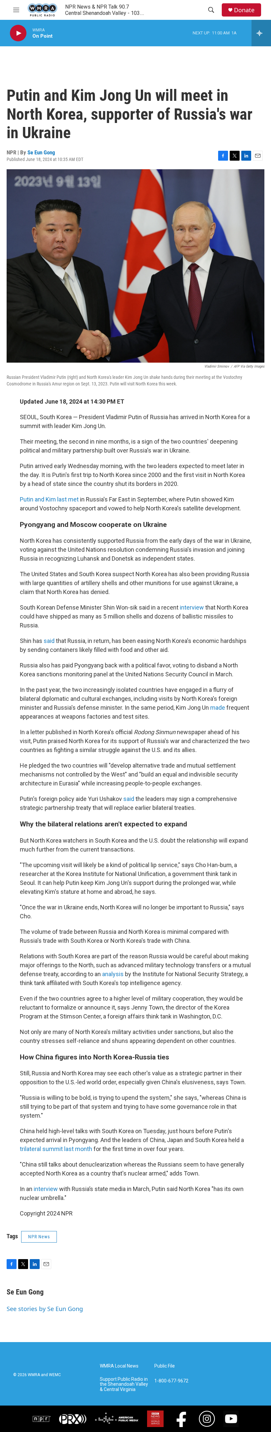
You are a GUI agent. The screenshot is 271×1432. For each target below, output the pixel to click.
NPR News (39, 1236)
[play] (18, 33)
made (217, 707)
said (49, 640)
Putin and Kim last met (49, 499)
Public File (164, 1366)
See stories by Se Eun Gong (45, 1309)
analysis (113, 974)
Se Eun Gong (41, 152)
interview (192, 607)
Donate (244, 10)
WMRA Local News (119, 1366)
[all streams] (261, 33)
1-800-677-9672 (171, 1380)
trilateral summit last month (56, 1148)
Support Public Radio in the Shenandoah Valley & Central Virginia (124, 1384)
